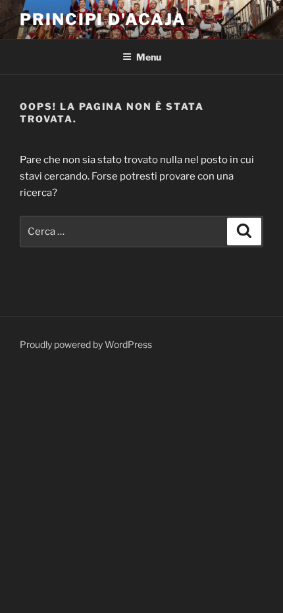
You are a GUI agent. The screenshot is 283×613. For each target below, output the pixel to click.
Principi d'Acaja (103, 19)
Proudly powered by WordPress (86, 344)
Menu (148, 56)
